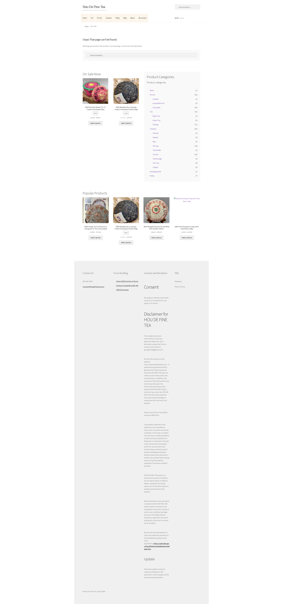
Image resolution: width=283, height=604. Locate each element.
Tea (92, 18)
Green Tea (156, 120)
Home (85, 18)
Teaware (109, 18)
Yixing (118, 18)
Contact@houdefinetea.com (93, 287)
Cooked (155, 99)
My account (142, 18)
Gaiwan (155, 137)
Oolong (155, 124)
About (132, 18)
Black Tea (156, 116)
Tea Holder (157, 150)
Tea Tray (156, 163)
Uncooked (156, 107)
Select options (95, 123)
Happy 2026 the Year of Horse (127, 281)
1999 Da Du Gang (122, 290)
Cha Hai (155, 133)
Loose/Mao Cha (158, 103)
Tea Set (155, 154)
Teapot (155, 167)
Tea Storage (157, 159)
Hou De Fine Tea (94, 7)
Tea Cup (156, 146)
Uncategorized (155, 171)
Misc (154, 142)
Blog (125, 18)
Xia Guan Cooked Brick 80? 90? (127, 285)
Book (152, 90)
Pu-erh (99, 18)
